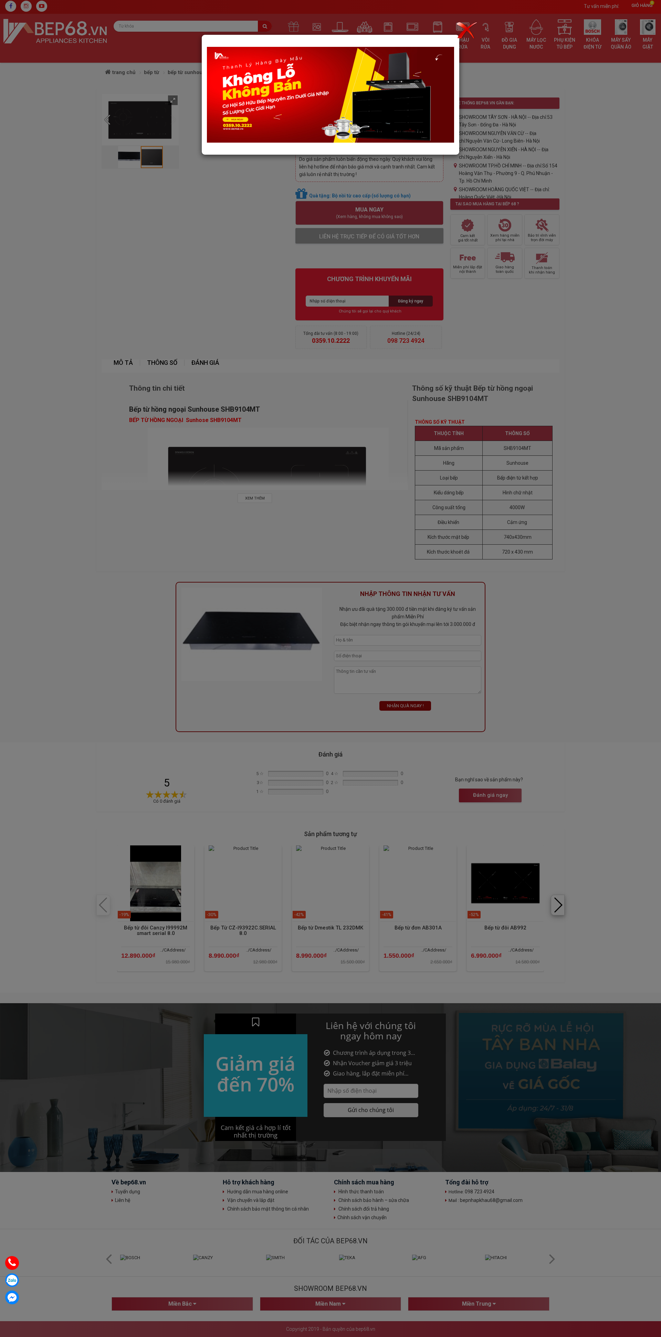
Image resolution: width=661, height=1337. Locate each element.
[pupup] (330, 94)
